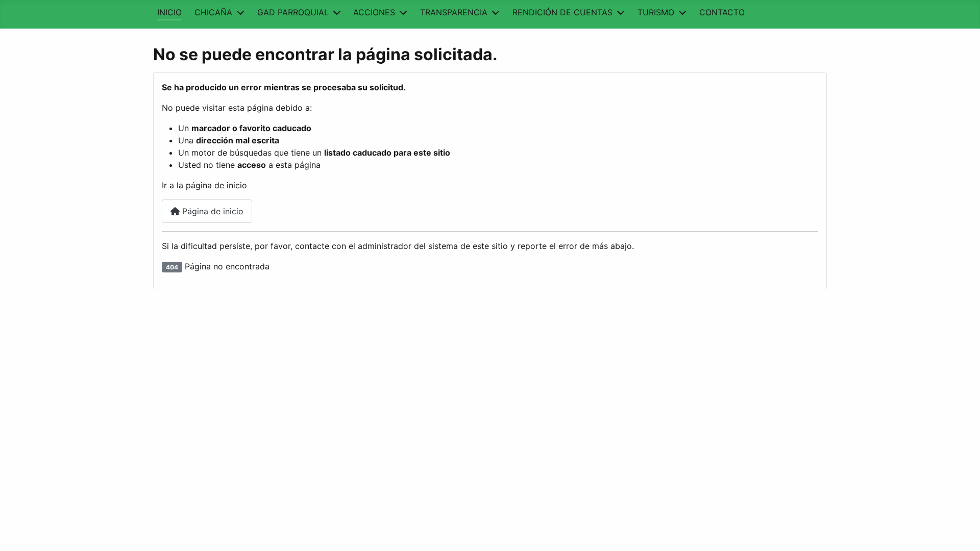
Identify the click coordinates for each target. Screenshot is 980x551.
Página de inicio (211, 211)
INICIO (169, 12)
